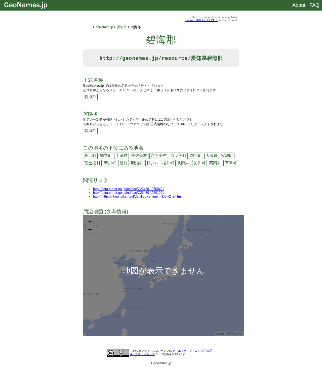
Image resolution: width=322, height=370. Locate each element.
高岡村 (215, 163)
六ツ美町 (178, 155)
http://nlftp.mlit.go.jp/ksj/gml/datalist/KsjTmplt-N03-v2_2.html (137, 196)
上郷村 (121, 155)
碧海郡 (90, 97)
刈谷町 (196, 155)
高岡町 (231, 163)
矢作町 (199, 163)
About (298, 5)
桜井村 (153, 163)
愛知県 (122, 27)
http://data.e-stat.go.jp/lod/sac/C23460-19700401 (128, 189)
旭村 (123, 163)
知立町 (106, 155)
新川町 (110, 163)
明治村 (137, 163)
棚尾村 (184, 163)
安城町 (227, 155)
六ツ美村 (159, 155)
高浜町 (90, 155)
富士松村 (92, 163)
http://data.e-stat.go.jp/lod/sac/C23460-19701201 (128, 193)
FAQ (314, 5)
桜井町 (168, 163)
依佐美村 (139, 155)
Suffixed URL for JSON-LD (201, 20)
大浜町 (212, 155)
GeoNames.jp (103, 27)
